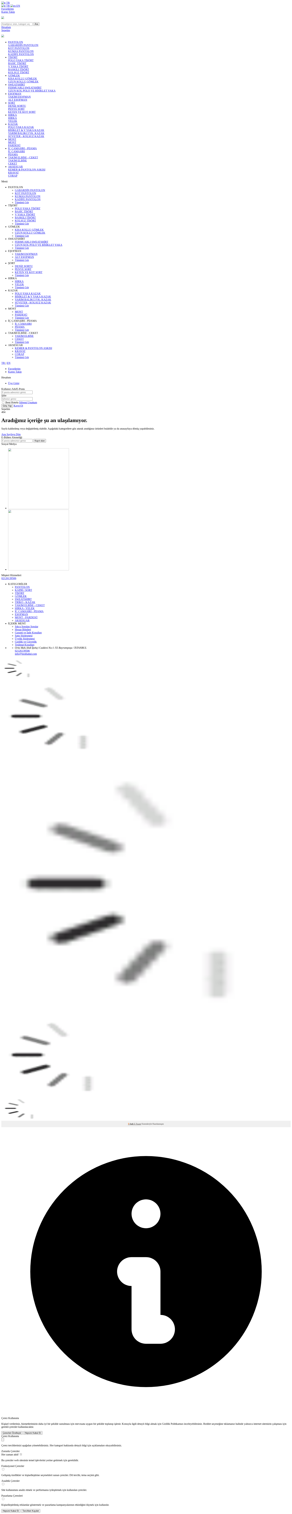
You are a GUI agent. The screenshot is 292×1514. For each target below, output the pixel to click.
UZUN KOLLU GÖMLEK (23, 81)
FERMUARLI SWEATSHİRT (25, 87)
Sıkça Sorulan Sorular (26, 626)
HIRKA (12, 115)
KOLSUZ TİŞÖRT (18, 72)
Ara (36, 24)
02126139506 (8, 578)
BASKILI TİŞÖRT (18, 69)
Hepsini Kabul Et (33, 1433)
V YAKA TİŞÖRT (18, 66)
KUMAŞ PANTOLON (21, 51)
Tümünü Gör (22, 202)
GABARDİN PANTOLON (23, 45)
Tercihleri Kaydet (30, 1511)
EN (18, 5)
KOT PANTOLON (18, 48)
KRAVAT (13, 172)
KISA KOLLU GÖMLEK (22, 78)
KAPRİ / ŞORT (23, 590)
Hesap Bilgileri (23, 629)
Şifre (3, 395)
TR (8, 2)
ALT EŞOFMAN (17, 99)
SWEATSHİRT (16, 84)
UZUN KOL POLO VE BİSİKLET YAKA (32, 90)
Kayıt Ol (18, 405)
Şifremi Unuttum (28, 402)
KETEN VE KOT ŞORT (22, 112)
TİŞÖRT (13, 57)
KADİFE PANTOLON (21, 54)
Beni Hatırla (12, 402)
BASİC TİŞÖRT (17, 63)
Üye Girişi (13, 383)
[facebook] (38, 508)
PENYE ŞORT (16, 108)
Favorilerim (7, 8)
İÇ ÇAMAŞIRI (16, 151)
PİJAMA (13, 154)
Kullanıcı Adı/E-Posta (13, 389)
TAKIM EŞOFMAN (19, 96)
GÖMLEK (14, 75)
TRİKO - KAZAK (25, 602)
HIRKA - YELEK (25, 608)
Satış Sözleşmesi (23, 635)
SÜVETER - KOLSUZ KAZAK (26, 136)
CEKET (12, 163)
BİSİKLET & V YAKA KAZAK (26, 130)
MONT (12, 139)
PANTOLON (15, 42)
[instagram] (38, 569)
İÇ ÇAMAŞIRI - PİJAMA (22, 148)
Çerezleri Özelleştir (12, 1433)
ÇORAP (12, 175)
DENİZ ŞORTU (17, 105)
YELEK (12, 121)
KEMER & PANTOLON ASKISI (26, 169)
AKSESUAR (15, 166)
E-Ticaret (137, 1124)
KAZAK (13, 124)
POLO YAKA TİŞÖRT (21, 60)
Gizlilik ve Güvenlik (26, 641)
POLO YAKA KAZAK (21, 127)
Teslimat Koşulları (24, 644)
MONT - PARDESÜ (26, 617)
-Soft (131, 1124)
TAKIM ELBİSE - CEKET (23, 157)
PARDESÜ (14, 145)
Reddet (207, 1423)
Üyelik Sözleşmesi (25, 638)
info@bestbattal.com (26, 653)
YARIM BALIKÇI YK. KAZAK (26, 133)
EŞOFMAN (14, 93)
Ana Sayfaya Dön (11, 434)
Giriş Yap (7, 406)
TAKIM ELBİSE (17, 160)
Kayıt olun (40, 440)
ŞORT (11, 102)
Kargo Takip (8, 11)
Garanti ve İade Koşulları (28, 632)
